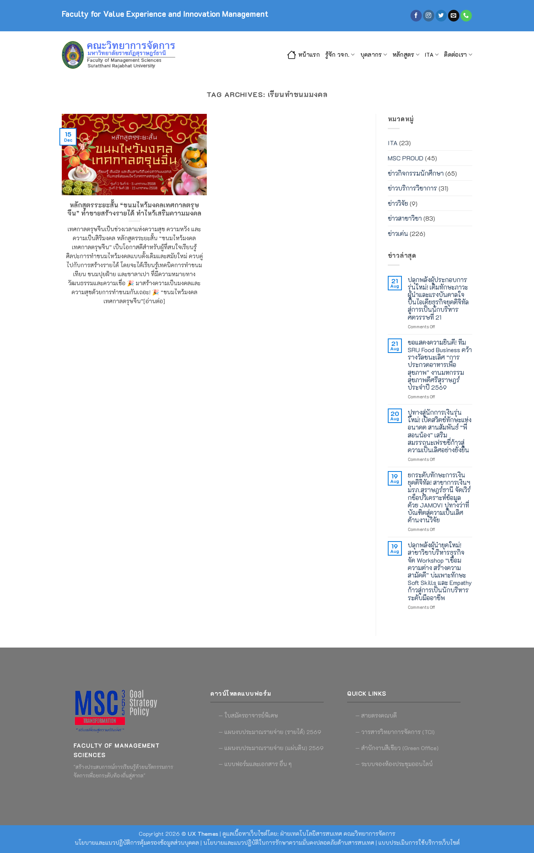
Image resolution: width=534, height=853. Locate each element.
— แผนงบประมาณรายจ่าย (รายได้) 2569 (270, 732)
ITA (429, 54)
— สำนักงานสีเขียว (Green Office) (397, 748)
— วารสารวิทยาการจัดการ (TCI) (395, 732)
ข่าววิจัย (398, 203)
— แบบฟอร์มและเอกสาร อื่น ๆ (255, 764)
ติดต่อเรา (455, 54)
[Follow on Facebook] (416, 16)
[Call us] (466, 16)
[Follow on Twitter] (441, 16)
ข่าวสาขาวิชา (405, 218)
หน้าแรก (309, 54)
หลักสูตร (403, 54)
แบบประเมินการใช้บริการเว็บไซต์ (419, 842)
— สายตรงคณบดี (376, 715)
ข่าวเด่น (398, 233)
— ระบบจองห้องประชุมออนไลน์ (394, 764)
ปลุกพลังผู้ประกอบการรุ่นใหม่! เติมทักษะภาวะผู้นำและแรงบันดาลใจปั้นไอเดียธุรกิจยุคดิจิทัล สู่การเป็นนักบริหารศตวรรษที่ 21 (438, 298)
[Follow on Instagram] (428, 16)
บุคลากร (371, 54)
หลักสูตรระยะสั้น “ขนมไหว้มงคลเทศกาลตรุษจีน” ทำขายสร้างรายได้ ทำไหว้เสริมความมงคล (134, 209)
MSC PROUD (405, 158)
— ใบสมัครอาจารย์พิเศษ (248, 715)
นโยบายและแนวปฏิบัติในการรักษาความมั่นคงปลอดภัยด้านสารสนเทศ (288, 842)
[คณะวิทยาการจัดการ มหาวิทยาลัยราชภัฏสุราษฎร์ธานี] (120, 55)
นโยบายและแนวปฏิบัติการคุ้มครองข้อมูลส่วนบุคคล (137, 842)
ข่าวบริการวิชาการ (412, 188)
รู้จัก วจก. (337, 54)
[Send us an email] (453, 16)
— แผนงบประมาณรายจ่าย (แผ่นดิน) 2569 (271, 748)
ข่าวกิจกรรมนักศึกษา (416, 173)
